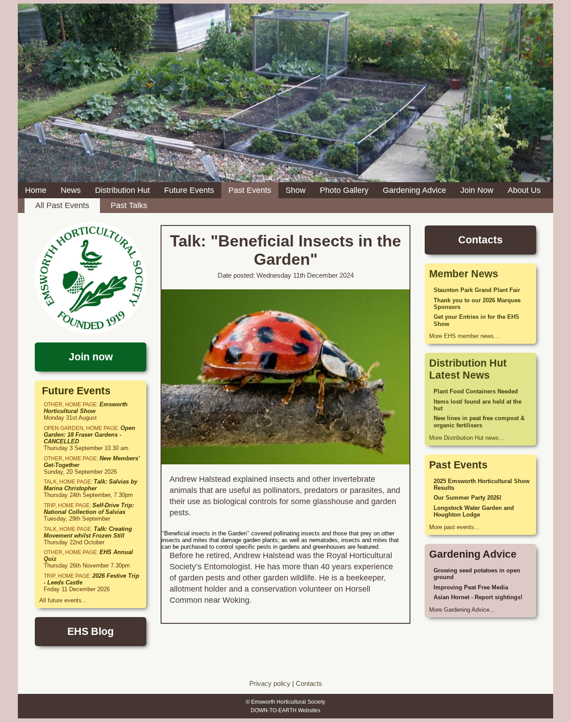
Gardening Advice (414, 190)
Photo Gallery (344, 190)
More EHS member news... (464, 336)
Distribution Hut (122, 190)
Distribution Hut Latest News (468, 369)
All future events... (63, 600)
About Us (524, 190)
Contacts (309, 683)
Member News (463, 274)
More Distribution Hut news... (466, 437)
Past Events (249, 190)
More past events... (454, 527)
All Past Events (62, 205)
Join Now (476, 190)
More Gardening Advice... (462, 609)
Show (296, 190)
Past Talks (129, 205)
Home (35, 190)
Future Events (189, 190)
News (71, 190)
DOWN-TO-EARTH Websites (285, 710)
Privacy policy (269, 683)
